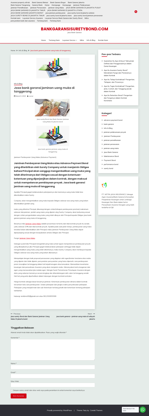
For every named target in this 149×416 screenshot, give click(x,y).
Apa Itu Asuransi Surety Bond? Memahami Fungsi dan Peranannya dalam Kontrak (117, 73)
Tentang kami (42, 21)
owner (31, 96)
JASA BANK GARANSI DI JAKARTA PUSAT (83, 8)
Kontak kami (15, 18)
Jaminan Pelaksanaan (81, 5)
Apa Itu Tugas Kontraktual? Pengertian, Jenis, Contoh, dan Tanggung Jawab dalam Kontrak (119, 88)
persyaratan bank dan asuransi (23, 21)
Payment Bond (110, 160)
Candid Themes (96, 410)
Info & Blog (91, 40)
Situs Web (15, 381)
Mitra (87, 18)
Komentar (15, 338)
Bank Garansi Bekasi (40, 2)
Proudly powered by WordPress (59, 410)
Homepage (56, 5)
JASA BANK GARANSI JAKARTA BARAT (27, 13)
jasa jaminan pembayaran (55, 13)
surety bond (108, 168)
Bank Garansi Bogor (58, 2)
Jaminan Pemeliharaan (19, 8)
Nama (14, 363)
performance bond (111, 164)
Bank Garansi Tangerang (20, 5)
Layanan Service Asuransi (32, 18)
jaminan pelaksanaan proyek (115, 132)
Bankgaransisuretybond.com (74, 29)
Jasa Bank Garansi (111, 152)
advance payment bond (113, 120)
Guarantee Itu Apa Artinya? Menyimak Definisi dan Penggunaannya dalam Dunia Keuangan (119, 63)
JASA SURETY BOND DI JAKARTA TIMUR (27, 15)
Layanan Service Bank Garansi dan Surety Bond (63, 18)
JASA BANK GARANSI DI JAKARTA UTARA (64, 10)
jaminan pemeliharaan (112, 140)
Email (13, 372)
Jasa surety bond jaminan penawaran (88, 15)
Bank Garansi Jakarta (76, 2)
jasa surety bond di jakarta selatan (81, 13)
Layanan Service (68, 40)
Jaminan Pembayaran (112, 136)
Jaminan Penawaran (38, 8)
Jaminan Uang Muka (56, 8)
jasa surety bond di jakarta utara (59, 15)
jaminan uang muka (111, 148)
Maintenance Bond (111, 156)
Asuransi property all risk (20, 2)
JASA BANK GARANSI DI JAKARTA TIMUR (28, 10)
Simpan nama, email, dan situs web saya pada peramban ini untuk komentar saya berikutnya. (49, 390)
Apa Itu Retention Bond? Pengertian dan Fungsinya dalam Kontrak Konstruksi (118, 98)
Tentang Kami (55, 21)
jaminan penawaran (111, 144)
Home (47, 5)
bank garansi (109, 124)
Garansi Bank (37, 5)
